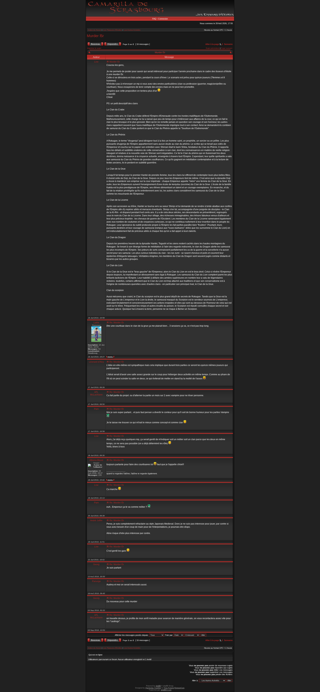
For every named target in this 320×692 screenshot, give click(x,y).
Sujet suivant (226, 48)
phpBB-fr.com (166, 690)
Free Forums (169, 688)
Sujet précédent (212, 48)
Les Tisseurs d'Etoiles (112, 30)
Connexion (163, 19)
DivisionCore (179, 688)
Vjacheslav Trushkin (153, 688)
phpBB (158, 686)
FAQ (154, 19)
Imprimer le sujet (94, 48)
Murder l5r (95, 36)
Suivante (228, 44)
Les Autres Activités (132, 30)
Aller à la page (212, 44)
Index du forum (94, 30)
